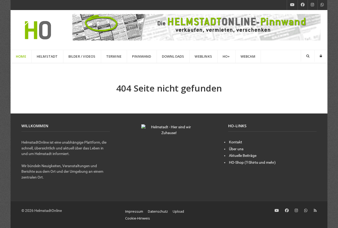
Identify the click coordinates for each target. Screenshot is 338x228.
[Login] (320, 56)
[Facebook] (303, 5)
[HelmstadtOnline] (38, 30)
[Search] (307, 56)
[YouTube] (292, 5)
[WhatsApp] (322, 5)
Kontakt (235, 142)
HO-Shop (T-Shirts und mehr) (252, 162)
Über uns (236, 149)
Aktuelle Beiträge (242, 155)
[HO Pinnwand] (196, 27)
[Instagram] (313, 5)
